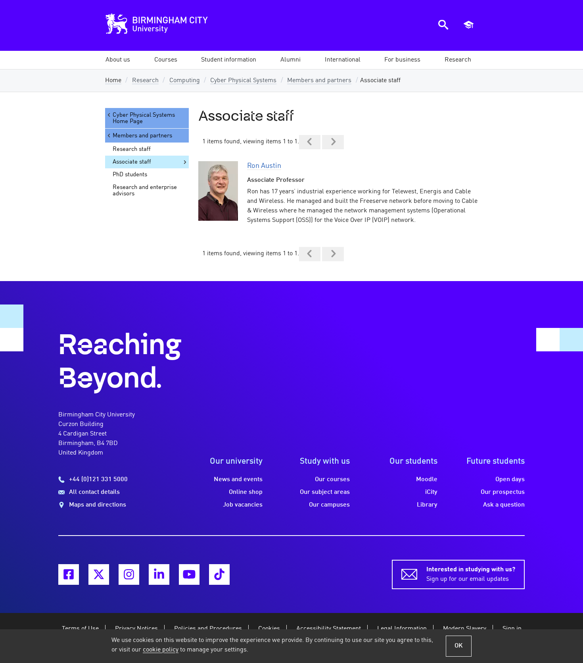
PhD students (130, 175)
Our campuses (329, 505)
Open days (510, 479)
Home (113, 80)
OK (459, 646)
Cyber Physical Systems (243, 80)
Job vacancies (243, 505)
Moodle (426, 479)
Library (427, 505)
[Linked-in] (159, 574)
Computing (184, 80)
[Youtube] (189, 574)
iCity (431, 492)
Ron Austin (264, 166)
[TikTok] (219, 574)
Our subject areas (325, 492)
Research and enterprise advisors (145, 190)
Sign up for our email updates (470, 574)
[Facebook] (68, 574)
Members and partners (319, 80)
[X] (98, 574)
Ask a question (504, 505)
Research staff (132, 149)
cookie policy (160, 650)
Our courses (332, 479)
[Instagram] (129, 574)
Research (145, 80)
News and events (238, 479)
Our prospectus (503, 492)
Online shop (246, 492)
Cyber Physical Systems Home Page (144, 118)
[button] (117, 60)
